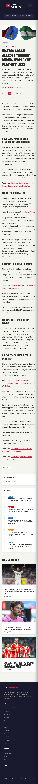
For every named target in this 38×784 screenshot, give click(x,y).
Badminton (7, 714)
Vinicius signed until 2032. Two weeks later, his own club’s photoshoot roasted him (20, 499)
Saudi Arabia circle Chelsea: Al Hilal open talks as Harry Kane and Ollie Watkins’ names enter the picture (20, 521)
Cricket (6, 727)
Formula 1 (10, 507)
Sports (13, 46)
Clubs (22, 16)
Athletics (6, 711)
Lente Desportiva (16, 5)
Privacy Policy (8, 770)
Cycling (6, 730)
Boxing (6, 724)
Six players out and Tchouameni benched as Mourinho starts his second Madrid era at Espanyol (20, 546)
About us (7, 756)
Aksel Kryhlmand (7, 87)
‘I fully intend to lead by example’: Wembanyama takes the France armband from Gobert (20, 534)
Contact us (7, 753)
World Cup (6, 468)
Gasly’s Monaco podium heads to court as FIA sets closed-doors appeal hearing (20, 510)
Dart (5, 733)
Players (28, 16)
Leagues (14, 16)
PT (24, 93)
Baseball (6, 717)
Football (5, 46)
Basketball (11, 530)
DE (20, 93)
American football (9, 708)
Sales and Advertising (11, 760)
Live (7, 16)
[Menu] (30, 5)
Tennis (6, 743)
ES (13, 93)
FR (17, 93)
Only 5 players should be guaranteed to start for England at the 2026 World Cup (18, 383)
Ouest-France (29, 212)
